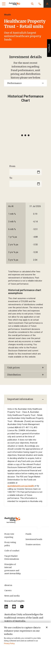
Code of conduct (11, 551)
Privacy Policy (9, 643)
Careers (7, 590)
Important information (20, 399)
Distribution (14, 374)
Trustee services (33, 544)
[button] (32, 3)
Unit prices (13, 367)
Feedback (49, 48)
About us (8, 585)
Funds (28, 534)
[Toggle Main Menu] (3, 3)
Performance (14, 83)
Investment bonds (34, 539)
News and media (12, 596)
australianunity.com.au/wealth (21, 486)
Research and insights (14, 601)
